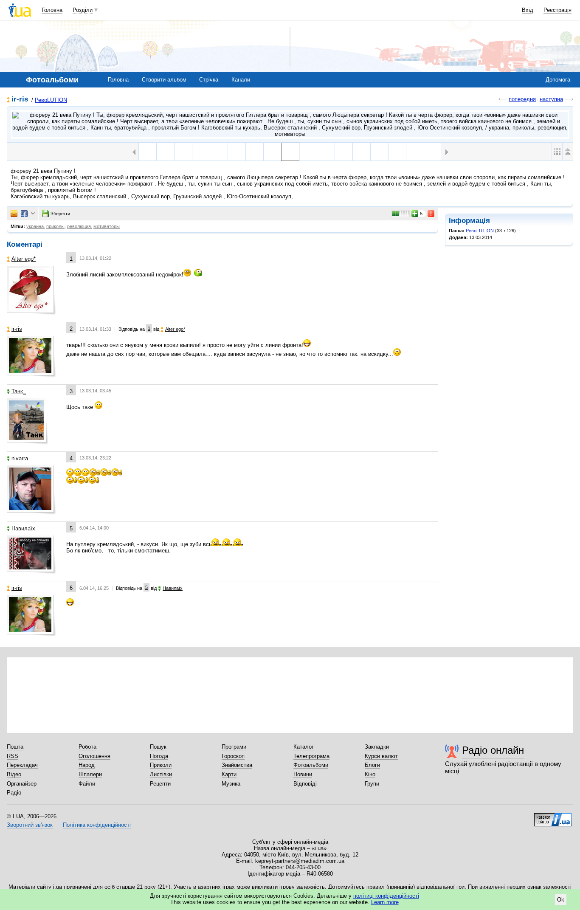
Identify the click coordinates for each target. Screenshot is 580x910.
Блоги (372, 765)
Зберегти (60, 213)
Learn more (385, 902)
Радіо (14, 792)
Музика (231, 783)
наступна (551, 99)
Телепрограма (311, 756)
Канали (240, 79)
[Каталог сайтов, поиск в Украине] (553, 816)
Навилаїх (23, 528)
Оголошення (94, 756)
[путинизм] (308, 152)
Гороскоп (233, 756)
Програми (234, 747)
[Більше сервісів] (33, 214)
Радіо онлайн (493, 750)
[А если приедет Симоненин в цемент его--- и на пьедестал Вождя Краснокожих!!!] (433, 152)
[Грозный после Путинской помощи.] (237, 152)
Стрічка (208, 79)
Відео (14, 774)
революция (79, 226)
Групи (372, 783)
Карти (229, 774)
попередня (522, 99)
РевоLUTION (51, 100)
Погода (159, 756)
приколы (55, 226)
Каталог (303, 747)
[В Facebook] (24, 213)
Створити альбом (164, 79)
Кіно (370, 774)
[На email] (14, 213)
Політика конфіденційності (97, 825)
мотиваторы (106, 226)
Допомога (558, 79)
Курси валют (381, 756)
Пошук (158, 747)
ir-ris (19, 99)
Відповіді (305, 783)
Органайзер (22, 783)
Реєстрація (557, 10)
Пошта (15, 747)
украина (35, 226)
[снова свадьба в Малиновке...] (183, 152)
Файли (87, 783)
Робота (87, 747)
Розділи (83, 10)
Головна (52, 10)
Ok (560, 899)
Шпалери (90, 774)
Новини (302, 774)
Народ (87, 765)
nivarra (19, 458)
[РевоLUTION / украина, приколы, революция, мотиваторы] (290, 124)
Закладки (377, 747)
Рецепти (160, 783)
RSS (12, 756)
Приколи (161, 765)
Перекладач (22, 765)
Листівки (161, 774)
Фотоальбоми (310, 765)
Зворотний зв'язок (30, 825)
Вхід (527, 10)
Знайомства (237, 765)
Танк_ (18, 391)
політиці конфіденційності (386, 896)
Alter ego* (23, 259)
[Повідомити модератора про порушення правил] (431, 213)
